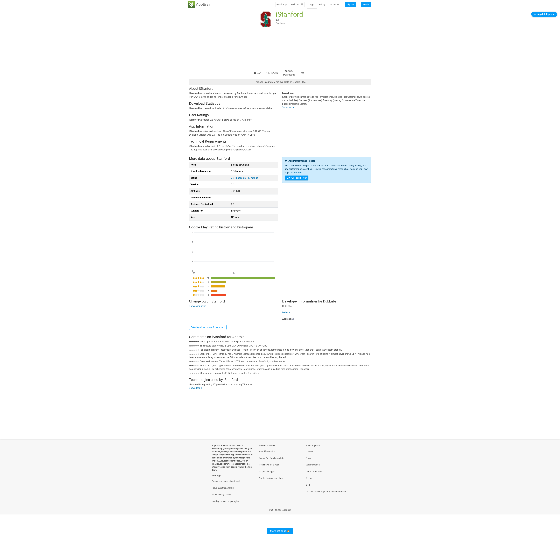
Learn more (295, 172)
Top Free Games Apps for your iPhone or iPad (326, 491)
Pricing (322, 4)
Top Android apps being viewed (226, 481)
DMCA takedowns (314, 471)
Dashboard (335, 4)
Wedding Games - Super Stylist (225, 501)
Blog (308, 485)
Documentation (313, 465)
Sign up (350, 4)
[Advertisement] (276, 49)
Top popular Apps (267, 471)
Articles (309, 478)
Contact (309, 451)
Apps (312, 4)
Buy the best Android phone (271, 478)
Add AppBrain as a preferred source (208, 327)
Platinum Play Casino (221, 494)
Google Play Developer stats (271, 458)
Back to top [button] (553, 508)
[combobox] (287, 4)
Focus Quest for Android (223, 488)
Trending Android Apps (269, 465)
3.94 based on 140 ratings (244, 178)
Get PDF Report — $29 (297, 178)
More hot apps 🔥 (280, 530)
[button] (326, 319)
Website (286, 312)
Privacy (309, 458)
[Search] (302, 4)
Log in (366, 4)
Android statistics (267, 451)
